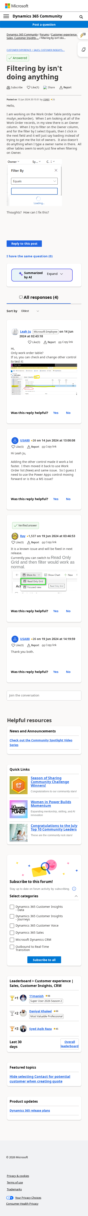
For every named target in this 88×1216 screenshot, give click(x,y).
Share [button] (51, 87)
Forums (44, 34)
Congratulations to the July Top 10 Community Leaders (54, 827)
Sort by (12, 311)
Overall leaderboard (70, 1044)
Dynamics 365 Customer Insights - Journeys (39, 917)
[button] (81, 17)
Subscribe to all (44, 960)
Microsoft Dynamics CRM (33, 940)
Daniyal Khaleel (40, 1011)
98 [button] (49, 995)
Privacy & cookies (18, 1176)
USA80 (46, 99)
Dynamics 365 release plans (30, 1110)
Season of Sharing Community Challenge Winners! (50, 782)
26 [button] (53, 99)
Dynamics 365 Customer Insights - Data (39, 908)
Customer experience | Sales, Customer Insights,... (36, 50)
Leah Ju (25, 331)
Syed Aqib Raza (40, 1029)
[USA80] (15, 440)
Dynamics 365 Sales (30, 933)
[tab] (39, 299)
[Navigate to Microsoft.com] (16, 5)
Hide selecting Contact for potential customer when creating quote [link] (40, 1079)
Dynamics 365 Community (37, 16)
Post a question (44, 24)
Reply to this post (24, 243)
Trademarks (14, 1189)
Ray (22, 536)
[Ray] (15, 536)
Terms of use (15, 1182)
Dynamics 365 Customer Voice (37, 925)
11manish (36, 996)
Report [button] (67, 87)
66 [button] (57, 1011)
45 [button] (57, 1028)
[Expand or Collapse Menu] (6, 16)
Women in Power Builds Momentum (51, 804)
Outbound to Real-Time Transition (32, 948)
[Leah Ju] (15, 331)
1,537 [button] (32, 536)
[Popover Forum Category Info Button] (74, 889)
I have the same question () (30, 256)
